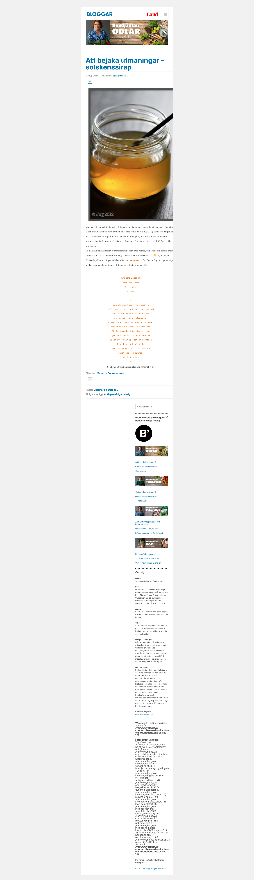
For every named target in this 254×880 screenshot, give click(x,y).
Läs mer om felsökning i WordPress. (150, 869)
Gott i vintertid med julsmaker (148, 563)
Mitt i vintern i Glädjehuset (146, 528)
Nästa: (89, 389)
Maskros (102, 373)
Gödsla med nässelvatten (146, 466)
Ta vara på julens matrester (147, 558)
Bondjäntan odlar (120, 76)
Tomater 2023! (141, 501)
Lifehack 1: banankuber (145, 554)
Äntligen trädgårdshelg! (117, 394)
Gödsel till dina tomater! (145, 462)
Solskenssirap (116, 373)
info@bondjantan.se (144, 714)
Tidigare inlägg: (94, 394)
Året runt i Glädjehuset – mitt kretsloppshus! (147, 523)
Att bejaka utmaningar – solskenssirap (125, 63)
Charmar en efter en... (106, 389)
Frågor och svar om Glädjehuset (149, 533)
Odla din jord (140, 471)
